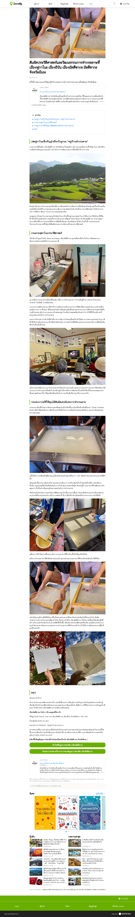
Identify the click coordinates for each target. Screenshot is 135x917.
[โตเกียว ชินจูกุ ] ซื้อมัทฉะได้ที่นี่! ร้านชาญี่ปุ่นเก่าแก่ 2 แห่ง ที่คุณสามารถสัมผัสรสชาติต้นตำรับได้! (55, 842)
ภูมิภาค (42, 906)
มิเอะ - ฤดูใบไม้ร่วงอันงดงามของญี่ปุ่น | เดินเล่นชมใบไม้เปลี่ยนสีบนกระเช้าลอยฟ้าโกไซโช (92, 861)
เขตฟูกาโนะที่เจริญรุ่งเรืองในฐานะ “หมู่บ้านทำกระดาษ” (55, 119)
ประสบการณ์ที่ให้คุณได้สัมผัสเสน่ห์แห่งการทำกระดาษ (54, 126)
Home (17, 906)
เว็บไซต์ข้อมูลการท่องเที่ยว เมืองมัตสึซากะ (67, 745)
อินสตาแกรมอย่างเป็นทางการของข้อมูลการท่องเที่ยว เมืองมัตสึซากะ (67, 751)
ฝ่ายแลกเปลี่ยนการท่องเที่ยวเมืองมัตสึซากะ (52, 92)
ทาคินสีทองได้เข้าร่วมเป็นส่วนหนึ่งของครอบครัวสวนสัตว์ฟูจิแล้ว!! (93, 841)
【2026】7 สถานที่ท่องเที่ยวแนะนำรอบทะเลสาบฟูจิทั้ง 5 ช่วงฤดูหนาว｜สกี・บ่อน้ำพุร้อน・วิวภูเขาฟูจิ (54, 861)
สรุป (35, 129)
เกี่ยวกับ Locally (118, 906)
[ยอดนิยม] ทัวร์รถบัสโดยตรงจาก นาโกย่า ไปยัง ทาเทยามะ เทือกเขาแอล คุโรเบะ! (93, 871)
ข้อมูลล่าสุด (93, 906)
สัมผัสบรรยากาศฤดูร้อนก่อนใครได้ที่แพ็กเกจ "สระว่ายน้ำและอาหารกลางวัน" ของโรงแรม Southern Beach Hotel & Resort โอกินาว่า (93, 852)
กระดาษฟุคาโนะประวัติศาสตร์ (45, 122)
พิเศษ (68, 906)
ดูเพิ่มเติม (100, 793)
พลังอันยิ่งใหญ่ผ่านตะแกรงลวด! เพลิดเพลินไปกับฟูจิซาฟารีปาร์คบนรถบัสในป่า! (93, 880)
